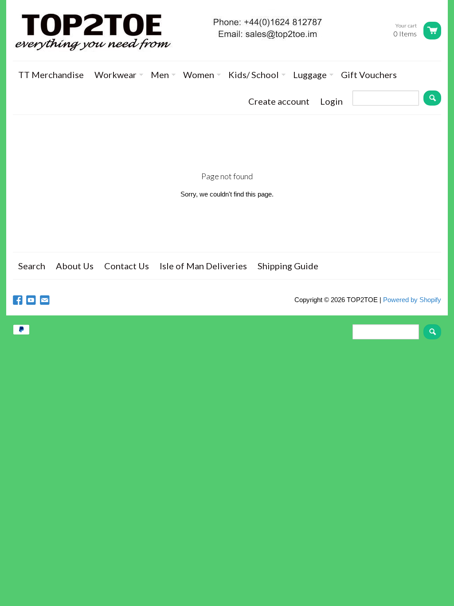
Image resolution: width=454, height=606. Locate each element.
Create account (278, 101)
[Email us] (45, 300)
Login (331, 101)
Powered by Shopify (412, 299)
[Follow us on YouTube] (32, 300)
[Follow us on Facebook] (18, 300)
